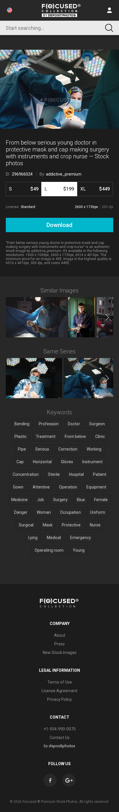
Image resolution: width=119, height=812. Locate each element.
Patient (99, 474)
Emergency (80, 537)
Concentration (26, 474)
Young (79, 550)
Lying (33, 537)
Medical (54, 537)
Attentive (41, 487)
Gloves (67, 461)
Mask (48, 525)
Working (94, 449)
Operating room (49, 550)
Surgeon (97, 424)
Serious (42, 449)
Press (59, 644)
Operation (68, 487)
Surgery (60, 499)
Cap (20, 461)
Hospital (76, 474)
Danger (20, 512)
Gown (18, 487)
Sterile (54, 474)
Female (101, 499)
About (59, 635)
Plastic (20, 436)
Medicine (19, 499)
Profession (49, 424)
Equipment (96, 487)
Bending (21, 424)
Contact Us (60, 737)
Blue (81, 499)
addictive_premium (63, 174)
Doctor (74, 424)
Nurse (95, 525)
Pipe (22, 449)
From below (75, 436)
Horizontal (42, 461)
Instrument (92, 461)
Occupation (70, 512)
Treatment (45, 436)
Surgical (26, 525)
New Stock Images (60, 652)
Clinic (100, 436)
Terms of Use (59, 682)
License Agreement (59, 690)
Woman (44, 512)
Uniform (97, 512)
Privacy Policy (59, 699)
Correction (67, 449)
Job (40, 499)
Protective (71, 525)
